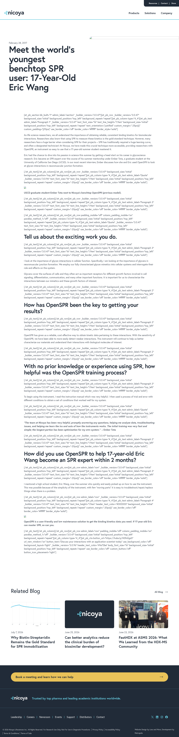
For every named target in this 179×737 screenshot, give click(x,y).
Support (71, 716)
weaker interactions (86, 338)
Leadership (16, 716)
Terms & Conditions (11, 733)
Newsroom (44, 716)
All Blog (159, 591)
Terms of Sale (26, 733)
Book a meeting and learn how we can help (44, 677)
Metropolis (139, 733)
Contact (100, 716)
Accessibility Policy (112, 729)
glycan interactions (61, 260)
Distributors (86, 716)
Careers (30, 716)
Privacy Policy (98, 729)
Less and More (155, 729)
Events (58, 716)
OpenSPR (29, 521)
